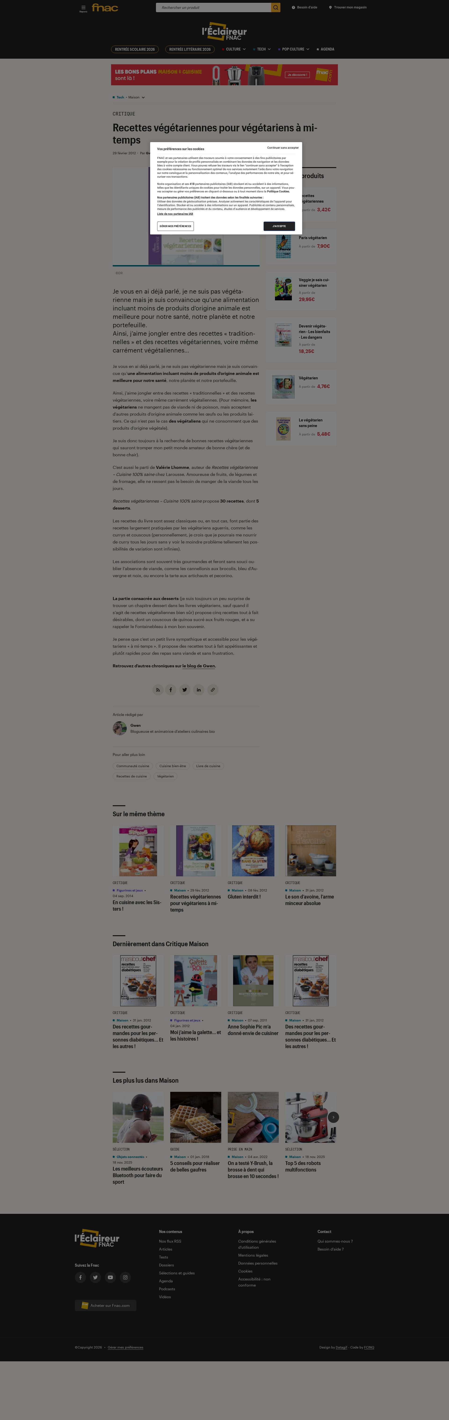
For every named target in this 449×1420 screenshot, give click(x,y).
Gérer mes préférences (175, 226)
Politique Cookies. (278, 191)
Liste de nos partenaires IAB (175, 213)
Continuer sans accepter (283, 147)
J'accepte (279, 226)
